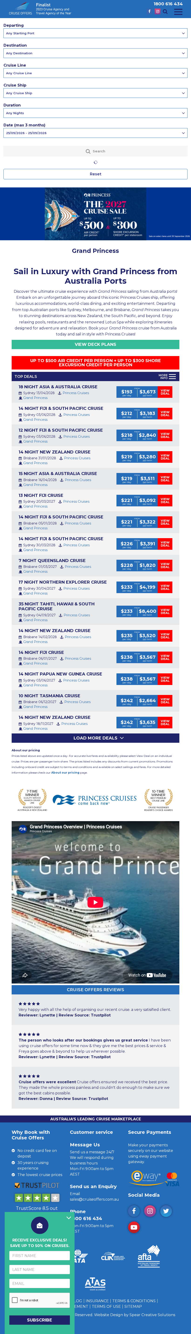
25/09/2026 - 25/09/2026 (26, 133)
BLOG (76, 1301)
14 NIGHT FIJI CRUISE (41, 652)
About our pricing (65, 772)
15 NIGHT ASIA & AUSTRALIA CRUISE (58, 473)
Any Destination (19, 53)
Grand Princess (35, 398)
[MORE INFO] (172, 376)
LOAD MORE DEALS (95, 738)
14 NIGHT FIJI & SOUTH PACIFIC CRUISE (61, 408)
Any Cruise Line (19, 73)
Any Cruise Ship (19, 93)
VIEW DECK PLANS (95, 344)
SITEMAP (133, 1306)
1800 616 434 (168, 3)
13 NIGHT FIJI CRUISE (41, 495)
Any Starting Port (20, 33)
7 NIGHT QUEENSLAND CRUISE (52, 560)
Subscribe (39, 1320)
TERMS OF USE (106, 1306)
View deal (165, 392)
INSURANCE (97, 1301)
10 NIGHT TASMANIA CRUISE (49, 695)
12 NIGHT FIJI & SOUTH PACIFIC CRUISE (61, 430)
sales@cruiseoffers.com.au (94, 1199)
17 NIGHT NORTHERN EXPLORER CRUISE (63, 582)
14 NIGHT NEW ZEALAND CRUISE (55, 452)
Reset (95, 174)
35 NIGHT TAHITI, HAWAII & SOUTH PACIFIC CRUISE (57, 606)
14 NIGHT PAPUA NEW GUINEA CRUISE (60, 674)
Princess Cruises (76, 393)
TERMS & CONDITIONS (134, 1301)
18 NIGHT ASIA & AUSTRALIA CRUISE (58, 386)
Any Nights (15, 113)
